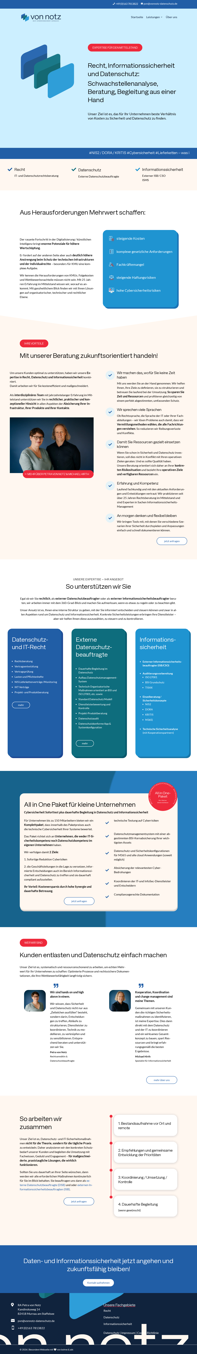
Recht (107, 1310)
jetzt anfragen (172, 541)
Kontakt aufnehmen (98, 1282)
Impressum (128, 1332)
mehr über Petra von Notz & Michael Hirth (58, 474)
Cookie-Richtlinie (148, 1332)
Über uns (171, 17)
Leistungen (153, 17)
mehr (21, 704)
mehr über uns (162, 1080)
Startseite (137, 17)
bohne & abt (67, 1349)
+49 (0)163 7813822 (31, 1328)
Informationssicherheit (118, 1324)
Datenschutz (111, 1317)
